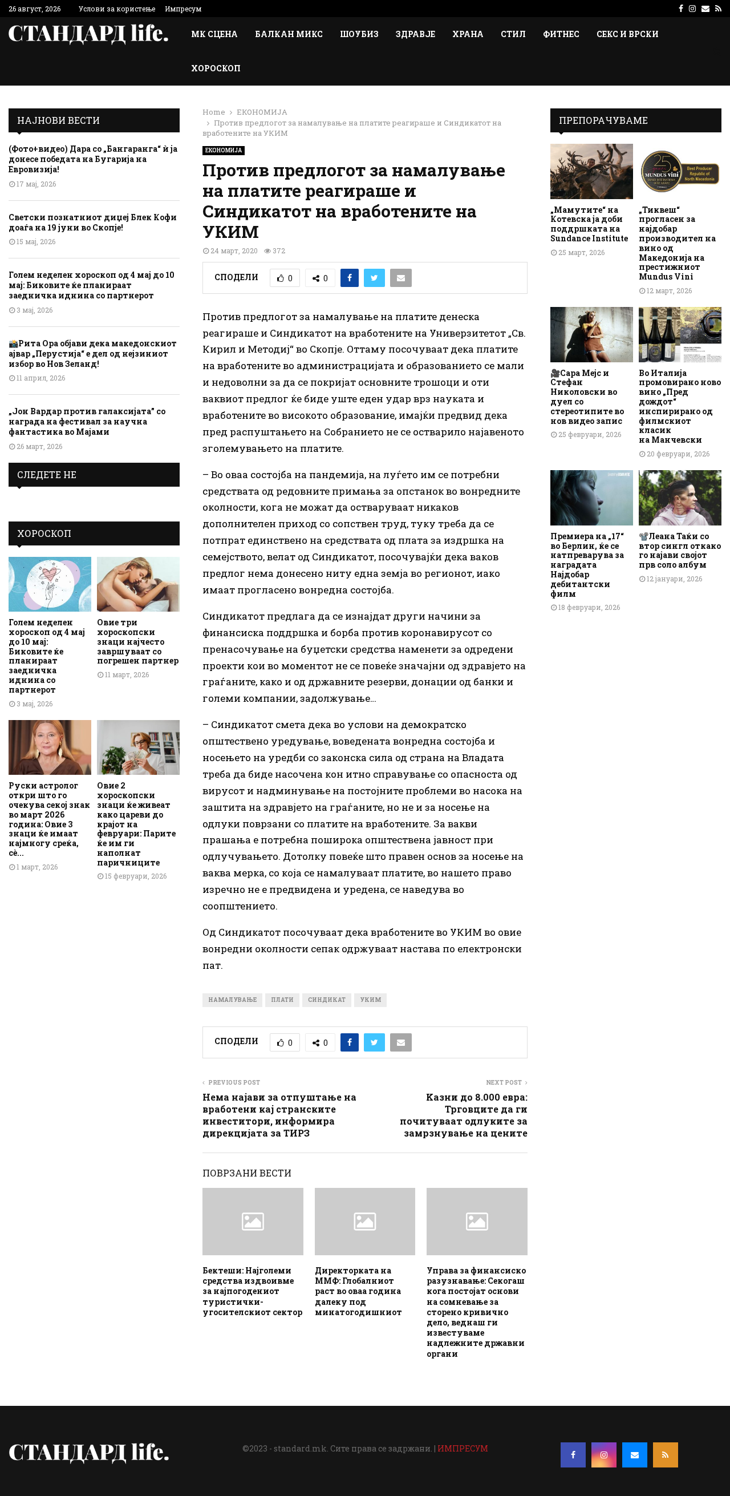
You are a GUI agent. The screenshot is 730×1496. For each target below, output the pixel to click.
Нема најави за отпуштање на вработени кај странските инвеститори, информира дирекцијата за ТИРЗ (279, 1115)
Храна (468, 34)
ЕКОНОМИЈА (223, 150)
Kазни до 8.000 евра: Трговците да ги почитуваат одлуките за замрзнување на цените (464, 1115)
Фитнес (561, 34)
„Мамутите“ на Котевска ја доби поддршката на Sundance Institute (589, 224)
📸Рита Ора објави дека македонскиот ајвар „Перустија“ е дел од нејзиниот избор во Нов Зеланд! (93, 353)
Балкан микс (289, 34)
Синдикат (327, 1000)
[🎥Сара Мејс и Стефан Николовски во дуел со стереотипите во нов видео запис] (591, 334)
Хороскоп (216, 68)
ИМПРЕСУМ (462, 1448)
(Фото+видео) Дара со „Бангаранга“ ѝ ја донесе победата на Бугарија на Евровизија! (93, 159)
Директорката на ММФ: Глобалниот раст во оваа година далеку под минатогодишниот (358, 1291)
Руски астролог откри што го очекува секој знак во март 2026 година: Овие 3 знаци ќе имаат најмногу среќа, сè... (49, 819)
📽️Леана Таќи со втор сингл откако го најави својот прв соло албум (680, 550)
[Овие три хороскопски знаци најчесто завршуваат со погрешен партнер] (138, 584)
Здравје (415, 34)
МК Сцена (214, 34)
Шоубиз (359, 34)
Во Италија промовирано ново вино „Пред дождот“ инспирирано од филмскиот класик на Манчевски (680, 406)
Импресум (183, 8)
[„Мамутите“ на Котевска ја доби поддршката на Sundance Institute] (591, 171)
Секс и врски (628, 34)
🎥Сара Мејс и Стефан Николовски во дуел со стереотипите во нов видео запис (587, 396)
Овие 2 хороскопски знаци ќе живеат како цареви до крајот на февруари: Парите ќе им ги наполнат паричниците (136, 823)
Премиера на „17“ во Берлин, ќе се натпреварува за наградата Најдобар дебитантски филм (587, 565)
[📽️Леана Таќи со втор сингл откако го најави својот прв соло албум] (680, 497)
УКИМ (370, 1000)
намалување (232, 1000)
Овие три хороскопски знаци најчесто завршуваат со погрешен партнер (138, 641)
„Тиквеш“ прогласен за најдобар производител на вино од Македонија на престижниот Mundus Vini (677, 243)
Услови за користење (117, 8)
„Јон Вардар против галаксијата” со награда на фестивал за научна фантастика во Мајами (87, 421)
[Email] (634, 1454)
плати (282, 1000)
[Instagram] (604, 1454)
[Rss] (665, 1454)
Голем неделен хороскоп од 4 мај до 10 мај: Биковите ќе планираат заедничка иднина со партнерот (92, 285)
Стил (513, 34)
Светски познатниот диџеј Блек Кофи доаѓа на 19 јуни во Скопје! (93, 222)
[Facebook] (573, 1454)
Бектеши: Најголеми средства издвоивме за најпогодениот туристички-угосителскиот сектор (252, 1291)
